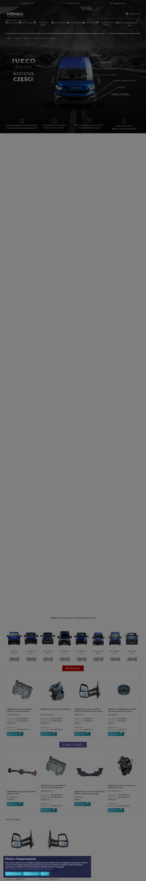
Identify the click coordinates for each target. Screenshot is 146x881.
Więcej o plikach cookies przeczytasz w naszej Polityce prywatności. (29, 869)
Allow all (45, 874)
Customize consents (32, 874)
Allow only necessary (14, 874)
